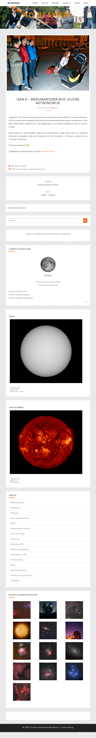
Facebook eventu (48, 151)
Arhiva (85, 3)
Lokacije (44, 3)
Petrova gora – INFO (19, 554)
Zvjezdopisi (15, 580)
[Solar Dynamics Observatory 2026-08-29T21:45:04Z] (46, 352)
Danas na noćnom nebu (20, 518)
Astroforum (15, 507)
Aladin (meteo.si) (17, 502)
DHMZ (13, 523)
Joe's (86, 301)
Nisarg (70, 727)
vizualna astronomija (37, 169)
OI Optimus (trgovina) (19, 549)
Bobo (56, 108)
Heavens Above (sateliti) (20, 528)
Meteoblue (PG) (17, 544)
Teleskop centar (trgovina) (21, 575)
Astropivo (14, 513)
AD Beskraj (14, 2)
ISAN (13, 169)
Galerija (66, 3)
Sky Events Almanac (18, 570)
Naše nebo (55, 3)
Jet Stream (15, 539)
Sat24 (13, 565)
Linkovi (77, 3)
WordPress (54, 727)
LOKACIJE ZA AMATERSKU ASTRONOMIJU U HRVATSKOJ (48, 234)
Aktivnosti (15, 166)
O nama (35, 3)
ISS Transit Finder (18, 533)
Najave (23, 166)
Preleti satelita (17, 559)
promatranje (21, 169)
